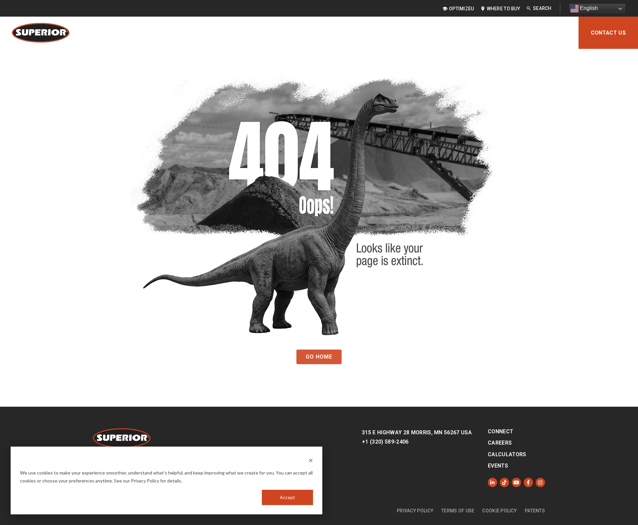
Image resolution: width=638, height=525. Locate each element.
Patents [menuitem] (535, 510)
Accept (287, 497)
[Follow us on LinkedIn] (492, 482)
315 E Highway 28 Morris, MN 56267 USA (417, 432)
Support (523, 33)
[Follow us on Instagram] (540, 482)
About (557, 33)
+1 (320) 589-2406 (385, 442)
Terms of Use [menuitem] (457, 510)
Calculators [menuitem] (507, 454)
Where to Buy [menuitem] (503, 8)
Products (342, 33)
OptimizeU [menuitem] (461, 8)
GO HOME (319, 357)
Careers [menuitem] (500, 443)
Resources (481, 33)
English (588, 8)
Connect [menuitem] (500, 431)
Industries (437, 33)
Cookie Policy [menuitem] (499, 510)
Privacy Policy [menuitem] (415, 510)
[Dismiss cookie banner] (310, 460)
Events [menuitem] (498, 466)
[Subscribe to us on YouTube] (516, 482)
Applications (390, 33)
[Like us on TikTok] (504, 482)
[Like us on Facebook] (528, 482)
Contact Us (608, 33)
